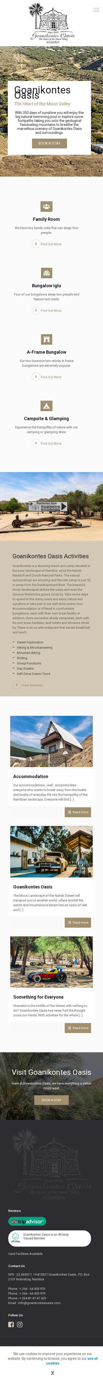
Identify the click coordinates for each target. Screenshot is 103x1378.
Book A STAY (49, 143)
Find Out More (50, 244)
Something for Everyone (38, 997)
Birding (22, 658)
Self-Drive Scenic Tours (33, 674)
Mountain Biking (28, 653)
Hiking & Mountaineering (34, 647)
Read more (80, 812)
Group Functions (29, 663)
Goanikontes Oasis (32, 886)
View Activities (32, 685)
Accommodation (30, 776)
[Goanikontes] (51, 22)
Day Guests (25, 668)
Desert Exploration (30, 642)
